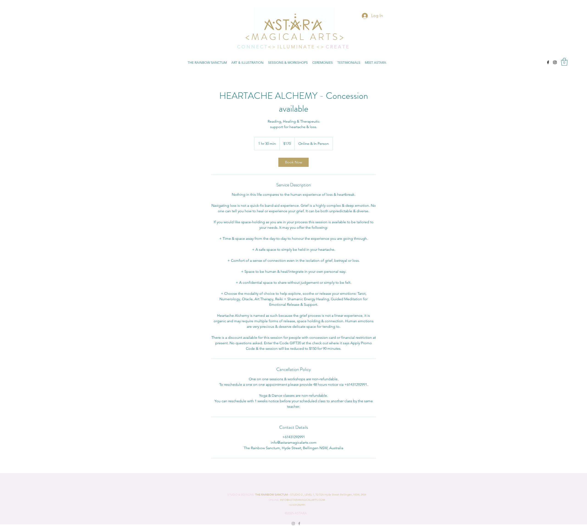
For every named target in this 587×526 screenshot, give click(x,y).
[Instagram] (555, 62)
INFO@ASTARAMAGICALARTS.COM (302, 499)
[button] (564, 62)
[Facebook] (548, 62)
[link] (293, 162)
